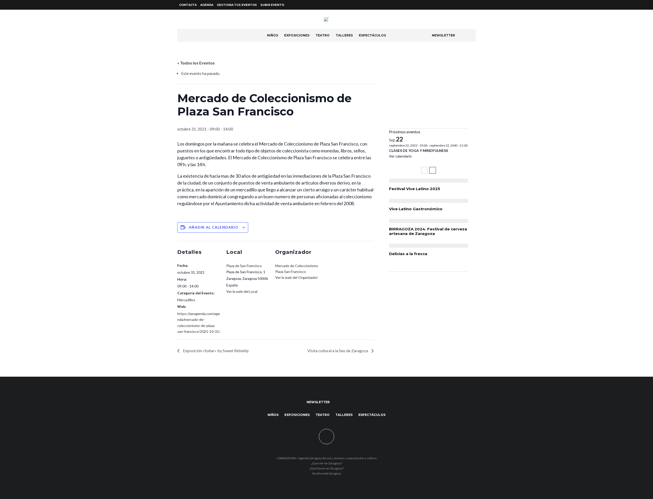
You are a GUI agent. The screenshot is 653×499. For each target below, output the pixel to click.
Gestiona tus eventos (237, 5)
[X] (466, 5)
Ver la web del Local (241, 291)
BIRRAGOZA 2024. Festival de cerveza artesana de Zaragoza (428, 231)
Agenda (206, 5)
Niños (272, 35)
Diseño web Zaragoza (326, 473)
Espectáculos (372, 35)
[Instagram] (473, 5)
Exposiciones (296, 35)
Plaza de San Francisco (244, 266)
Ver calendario (400, 156)
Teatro (323, 35)
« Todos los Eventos (196, 62)
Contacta (188, 5)
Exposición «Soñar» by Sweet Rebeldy (215, 350)
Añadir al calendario (213, 227)
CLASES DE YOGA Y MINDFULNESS (418, 150)
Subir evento (272, 5)
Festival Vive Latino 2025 (414, 189)
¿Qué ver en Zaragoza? (326, 463)
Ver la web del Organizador (296, 277)
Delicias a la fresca (408, 254)
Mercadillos (186, 300)
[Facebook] (460, 5)
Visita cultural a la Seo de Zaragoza (338, 350)
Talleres (344, 35)
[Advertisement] (428, 89)
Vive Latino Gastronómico (416, 209)
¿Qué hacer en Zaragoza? (326, 468)
